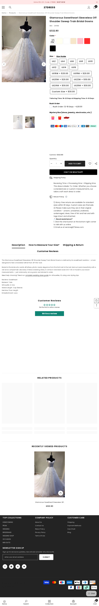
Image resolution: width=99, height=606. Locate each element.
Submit (46, 557)
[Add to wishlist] (90, 163)
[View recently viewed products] (96, 300)
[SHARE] (95, 164)
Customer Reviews (47, 251)
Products (12, 13)
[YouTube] (24, 566)
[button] (4, 64)
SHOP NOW (61, 2)
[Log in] (89, 7)
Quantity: (53, 159)
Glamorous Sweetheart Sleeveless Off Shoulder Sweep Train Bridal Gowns (49, 502)
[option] (49, 2)
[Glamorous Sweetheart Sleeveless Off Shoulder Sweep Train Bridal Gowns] (49, 474)
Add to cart (74, 163)
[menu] (3, 7)
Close (97, 2)
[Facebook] (5, 566)
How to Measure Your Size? (44, 244)
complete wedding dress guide (37, 275)
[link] (17, 428)
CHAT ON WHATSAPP (73, 172)
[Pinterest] (17, 566)
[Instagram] (11, 566)
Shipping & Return (73, 244)
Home (4, 13)
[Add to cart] (60, 493)
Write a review (49, 313)
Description (18, 244)
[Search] (10, 7)
